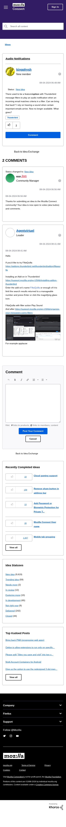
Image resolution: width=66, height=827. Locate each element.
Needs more (12, 588)
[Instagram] (11, 743)
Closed (9, 619)
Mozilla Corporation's (17, 785)
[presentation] (9, 380)
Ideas (7, 44)
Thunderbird (13, 117)
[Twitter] (4, 743)
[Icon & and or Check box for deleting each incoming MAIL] (45, 151)
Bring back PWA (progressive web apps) (26, 643)
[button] (9, 125)
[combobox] (33, 26)
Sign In (55, 7)
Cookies (23, 778)
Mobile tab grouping (45, 540)
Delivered (11, 614)
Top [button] (4, 819)
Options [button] (62, 45)
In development (14, 604)
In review (10, 593)
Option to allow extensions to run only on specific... (32, 651)
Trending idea (13, 583)
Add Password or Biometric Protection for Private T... (45, 511)
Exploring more (13, 598)
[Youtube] (17, 743)
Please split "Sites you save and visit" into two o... (31, 658)
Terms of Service (30, 773)
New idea (21, 89)
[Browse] (6, 7)
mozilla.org (8, 773)
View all (14, 551)
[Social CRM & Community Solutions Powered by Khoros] (56, 820)
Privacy (6, 778)
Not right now (13, 609)
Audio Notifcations (17, 58)
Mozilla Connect (19, 7)
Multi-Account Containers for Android (25, 665)
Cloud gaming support (46, 479)
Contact (39, 778)
